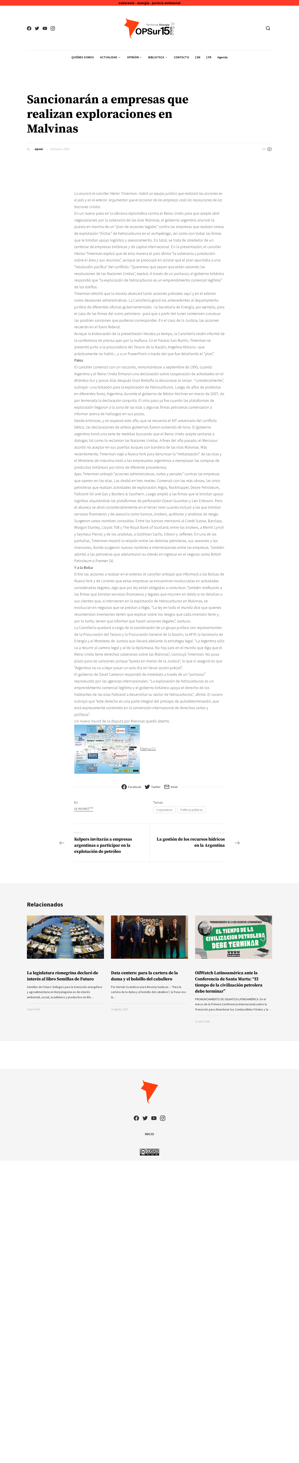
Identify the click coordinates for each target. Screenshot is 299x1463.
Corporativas (164, 810)
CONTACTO (181, 57)
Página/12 (148, 748)
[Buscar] (268, 28)
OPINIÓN (133, 57)
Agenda (222, 57)
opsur (39, 149)
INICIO (149, 1134)
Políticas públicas (191, 810)
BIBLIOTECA (156, 57)
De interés (83, 809)
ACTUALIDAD (108, 57)
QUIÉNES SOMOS (82, 57)
